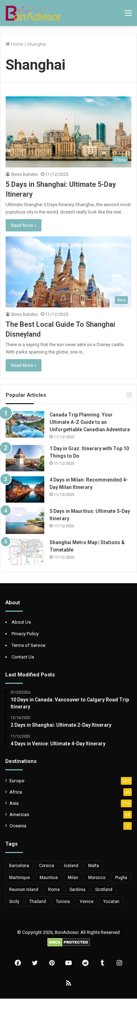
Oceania (17, 825)
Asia (14, 803)
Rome (54, 889)
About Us (21, 622)
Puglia (121, 877)
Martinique (19, 877)
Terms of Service (28, 645)
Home (16, 44)
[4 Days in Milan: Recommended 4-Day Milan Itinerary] (25, 489)
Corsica (46, 865)
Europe (16, 780)
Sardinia (77, 889)
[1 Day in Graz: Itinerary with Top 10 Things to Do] (25, 458)
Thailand (37, 901)
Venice (86, 901)
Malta (93, 865)
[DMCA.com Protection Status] (68, 945)
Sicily (14, 901)
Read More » (23, 225)
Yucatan (111, 901)
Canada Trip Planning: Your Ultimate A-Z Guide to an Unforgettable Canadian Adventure (90, 422)
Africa (15, 792)
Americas (19, 814)
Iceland (71, 865)
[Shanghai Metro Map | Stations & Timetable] (25, 552)
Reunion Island (23, 889)
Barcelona (19, 865)
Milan (73, 877)
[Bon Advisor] (33, 13)
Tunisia (63, 901)
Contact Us (23, 657)
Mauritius (49, 877)
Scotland (103, 889)
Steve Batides (24, 174)
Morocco (96, 877)
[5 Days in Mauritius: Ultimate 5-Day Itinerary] (25, 521)
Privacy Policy (25, 633)
